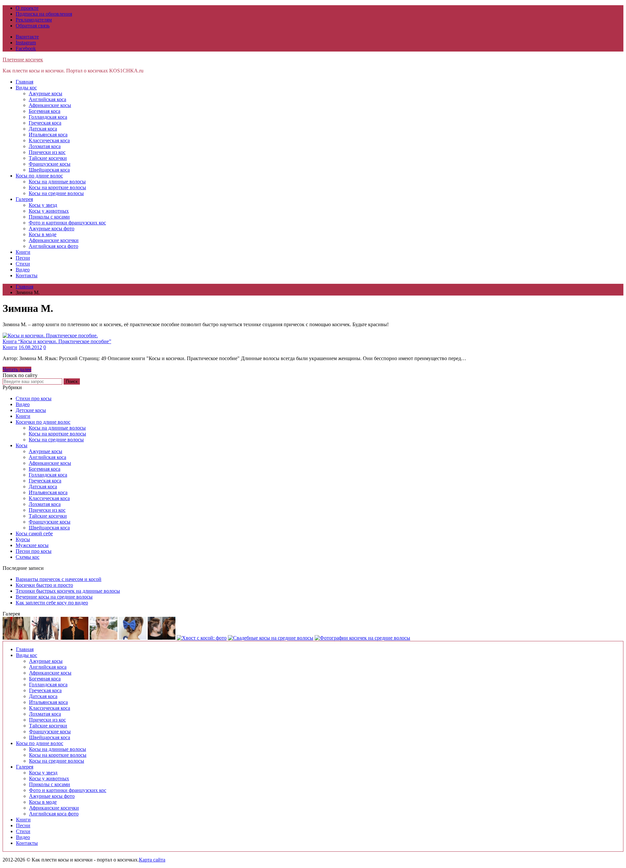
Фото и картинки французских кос (67, 222)
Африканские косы (50, 105)
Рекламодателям (34, 20)
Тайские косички (48, 158)
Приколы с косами (49, 217)
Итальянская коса (48, 134)
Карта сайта (152, 859)
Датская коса (43, 128)
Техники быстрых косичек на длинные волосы (68, 591)
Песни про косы (34, 551)
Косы (21, 445)
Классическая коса (49, 140)
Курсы (23, 539)
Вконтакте (27, 36)
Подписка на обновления (44, 14)
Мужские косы (32, 545)
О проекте (27, 8)
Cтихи (23, 263)
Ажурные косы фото (51, 228)
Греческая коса (45, 123)
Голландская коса (48, 117)
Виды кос (26, 87)
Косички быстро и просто (44, 585)
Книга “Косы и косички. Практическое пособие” (57, 341)
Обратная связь (33, 25)
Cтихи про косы (34, 398)
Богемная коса (44, 111)
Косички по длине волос (43, 422)
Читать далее (17, 369)
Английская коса (47, 99)
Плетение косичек (23, 59)
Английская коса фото (53, 246)
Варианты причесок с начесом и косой (58, 579)
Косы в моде (42, 234)
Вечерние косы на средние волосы (54, 597)
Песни (23, 258)
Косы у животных (49, 211)
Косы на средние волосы (56, 193)
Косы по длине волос (39, 175)
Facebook (26, 48)
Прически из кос (47, 152)
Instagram (26, 42)
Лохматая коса (45, 146)
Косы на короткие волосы (57, 187)
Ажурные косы (45, 93)
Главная (24, 81)
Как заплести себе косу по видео (52, 602)
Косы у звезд (43, 205)
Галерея (24, 199)
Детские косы (31, 410)
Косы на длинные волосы (57, 181)
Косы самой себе (34, 533)
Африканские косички (54, 240)
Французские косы (49, 164)
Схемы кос (27, 557)
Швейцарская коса (49, 170)
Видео (23, 269)
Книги (23, 252)
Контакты (26, 275)
